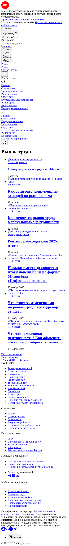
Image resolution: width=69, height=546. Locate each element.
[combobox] (15, 536)
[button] (4, 64)
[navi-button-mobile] (4, 74)
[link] (6, 57)
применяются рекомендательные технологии (28, 512)
